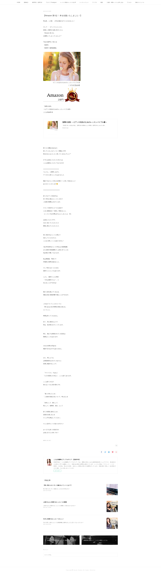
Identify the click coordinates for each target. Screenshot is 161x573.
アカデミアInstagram (51, 2)
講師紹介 (26, 2)
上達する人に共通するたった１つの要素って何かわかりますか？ (59, 505)
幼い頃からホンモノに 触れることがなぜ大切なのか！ (56, 488)
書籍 (102, 2)
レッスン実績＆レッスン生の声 (68, 2)
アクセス (129, 2)
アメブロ (94, 2)
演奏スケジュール (139, 2)
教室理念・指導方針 (37, 2)
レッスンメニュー (84, 2)
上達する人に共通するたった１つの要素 (55, 502)
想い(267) (49, 440)
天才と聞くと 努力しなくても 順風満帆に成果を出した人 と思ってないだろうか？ (63, 522)
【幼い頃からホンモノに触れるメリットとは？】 (57, 485)
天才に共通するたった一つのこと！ (53, 519)
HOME (18, 2)
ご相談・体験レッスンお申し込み (114, 2)
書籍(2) (44, 440)
